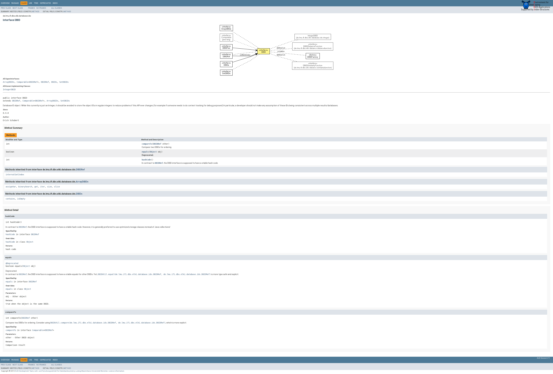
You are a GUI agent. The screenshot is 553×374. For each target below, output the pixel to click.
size (49, 186)
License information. (117, 371)
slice (57, 186)
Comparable (22, 82)
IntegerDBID (9, 89)
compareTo (147, 144)
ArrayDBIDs (8, 82)
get (36, 186)
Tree (36, 3)
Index (55, 3)
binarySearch (25, 186)
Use (30, 3)
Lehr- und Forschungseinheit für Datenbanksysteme (54, 371)
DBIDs (54, 82)
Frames (31, 8)
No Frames (41, 8)
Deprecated (45, 3)
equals (145, 152)
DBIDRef (33, 82)
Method (35, 12)
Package (15, 3)
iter (42, 186)
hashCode (146, 160)
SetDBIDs (64, 82)
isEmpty (21, 199)
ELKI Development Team (24, 371)
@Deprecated (12, 263)
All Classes (56, 8)
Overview (5, 3)
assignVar (11, 186)
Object (153, 152)
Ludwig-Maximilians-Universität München (91, 371)
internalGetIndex (15, 174)
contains (10, 199)
